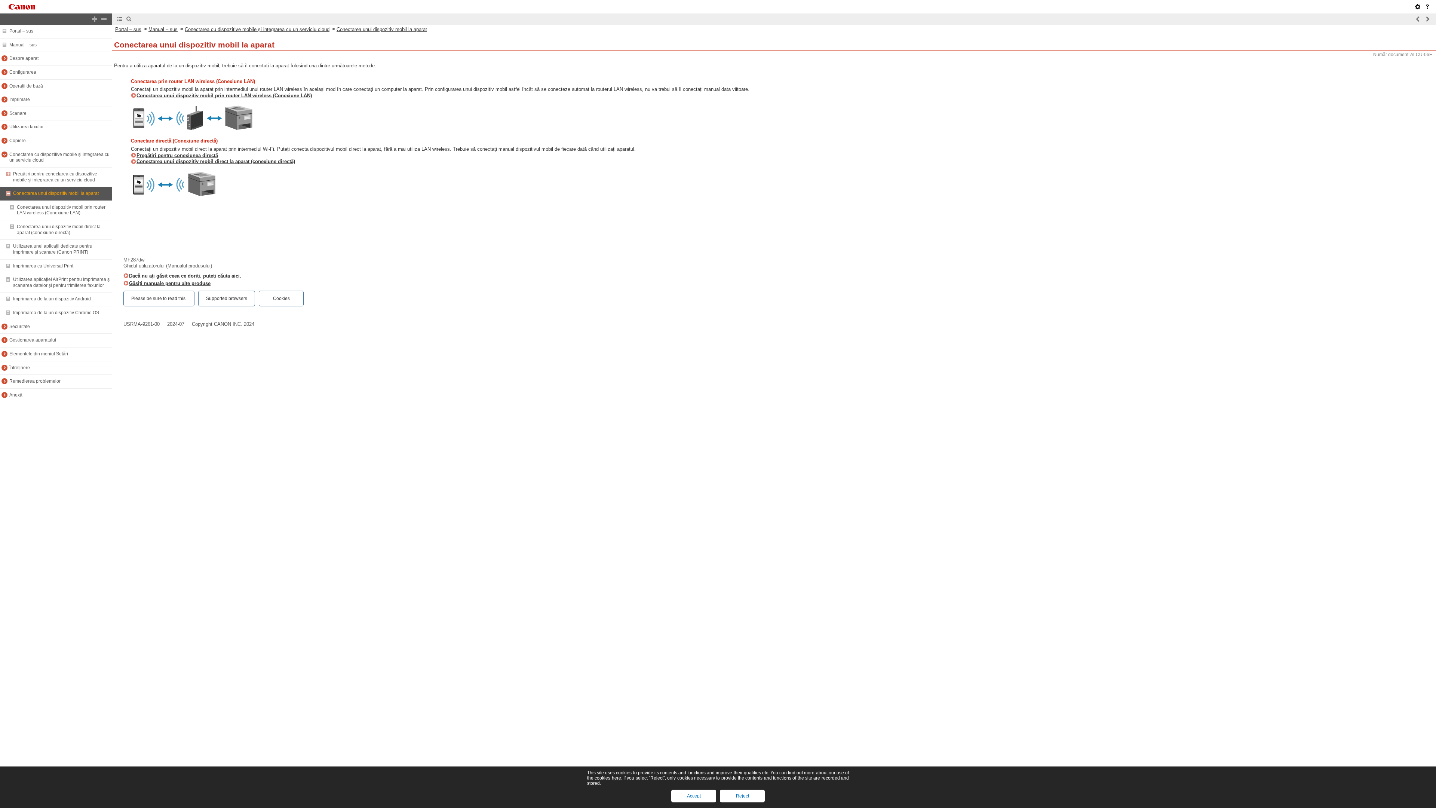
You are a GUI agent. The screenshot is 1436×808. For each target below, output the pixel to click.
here (616, 778)
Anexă (15, 395)
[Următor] (1427, 19)
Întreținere (19, 367)
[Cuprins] (120, 19)
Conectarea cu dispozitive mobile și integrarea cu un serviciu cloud (257, 29)
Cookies (281, 298)
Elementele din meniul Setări (38, 353)
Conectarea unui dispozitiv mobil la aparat (56, 193)
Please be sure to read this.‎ (159, 298)
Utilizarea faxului (26, 126)
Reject (742, 796)
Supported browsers (226, 298)
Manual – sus (23, 45)
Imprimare (19, 99)
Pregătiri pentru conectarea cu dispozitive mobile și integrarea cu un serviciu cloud (55, 177)
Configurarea (22, 72)
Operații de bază (26, 86)
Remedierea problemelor (35, 381)
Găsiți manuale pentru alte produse (170, 283)
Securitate (19, 326)
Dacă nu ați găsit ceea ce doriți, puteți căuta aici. (185, 276)
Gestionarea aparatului (32, 340)
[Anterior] (1418, 19)
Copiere (17, 140)
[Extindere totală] (94, 19)
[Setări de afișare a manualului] (1418, 7)
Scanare (18, 113)
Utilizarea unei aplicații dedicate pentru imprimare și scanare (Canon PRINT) (52, 249)
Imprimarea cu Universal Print (43, 266)
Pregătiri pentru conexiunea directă (177, 155)
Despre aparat (24, 58)
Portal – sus (21, 31)
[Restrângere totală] (104, 19)
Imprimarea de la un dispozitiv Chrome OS (56, 312)
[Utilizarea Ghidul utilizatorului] (1427, 7)
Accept (694, 796)
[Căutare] (129, 19)
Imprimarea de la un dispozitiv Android (52, 299)
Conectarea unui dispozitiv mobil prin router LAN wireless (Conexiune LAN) (61, 210)
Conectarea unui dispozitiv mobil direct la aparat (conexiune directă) (59, 229)
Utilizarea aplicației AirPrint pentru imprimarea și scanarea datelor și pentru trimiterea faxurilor (62, 282)
